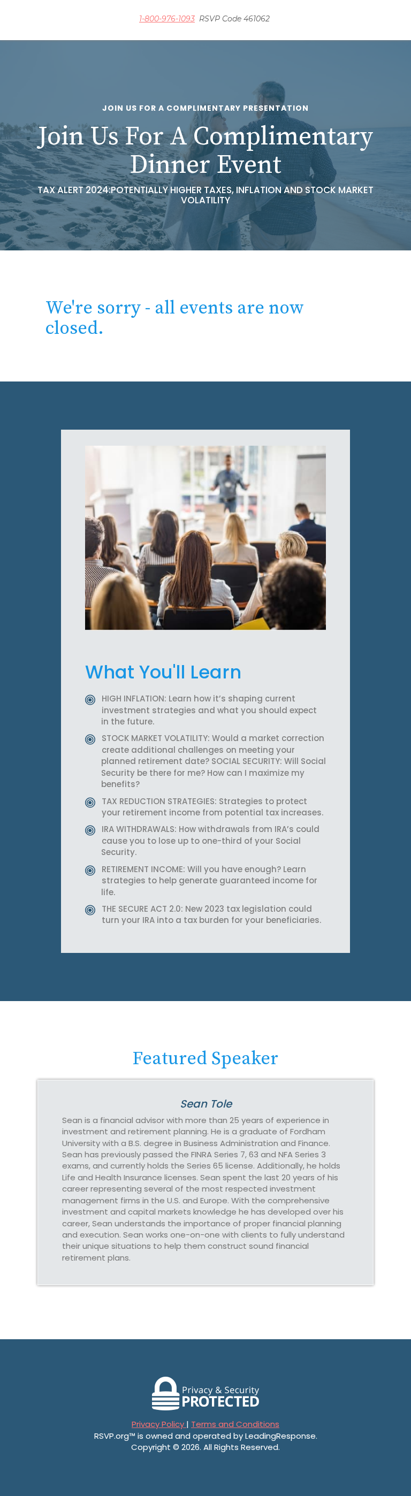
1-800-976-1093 (167, 19)
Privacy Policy (159, 1424)
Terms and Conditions (235, 1424)
